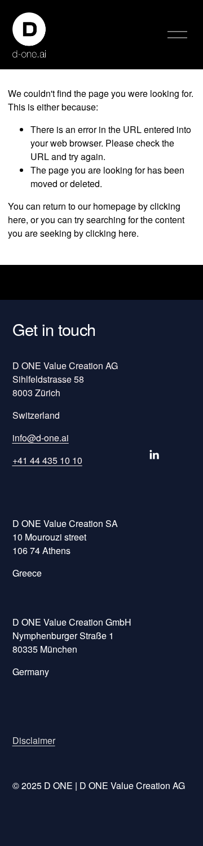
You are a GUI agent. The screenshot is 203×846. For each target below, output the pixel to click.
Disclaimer (33, 740)
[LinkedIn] (154, 454)
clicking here (111, 233)
